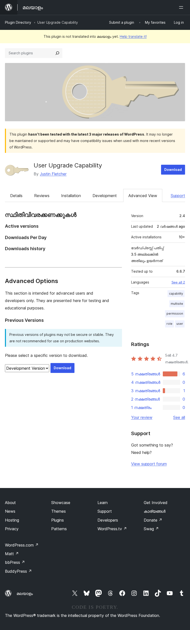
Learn (102, 502)
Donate (153, 520)
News (10, 511)
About (10, 502)
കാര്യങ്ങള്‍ (155, 511)
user (179, 323)
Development (105, 195)
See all (179, 417)
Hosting (12, 520)
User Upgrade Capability (68, 165)
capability (176, 293)
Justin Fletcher (53, 173)
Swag (151, 528)
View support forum (149, 463)
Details (16, 195)
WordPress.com (22, 545)
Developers (107, 520)
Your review (141, 417)
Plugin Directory (18, 22)
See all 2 (178, 282)
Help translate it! (133, 36)
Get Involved (155, 502)
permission (174, 313)
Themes (58, 511)
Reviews (41, 195)
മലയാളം (25, 593)
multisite (177, 303)
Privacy (12, 528)
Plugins (57, 520)
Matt (12, 553)
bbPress (15, 562)
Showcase (60, 502)
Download (173, 169)
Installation (71, 195)
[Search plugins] (57, 53)
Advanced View (142, 195)
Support (178, 195)
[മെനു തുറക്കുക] (182, 7)
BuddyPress (18, 571)
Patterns (59, 528)
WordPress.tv (112, 528)
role (169, 323)
